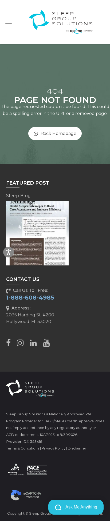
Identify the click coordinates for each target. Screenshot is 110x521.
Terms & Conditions (22, 448)
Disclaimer (77, 448)
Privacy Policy (53, 448)
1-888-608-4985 (30, 297)
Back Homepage (58, 133)
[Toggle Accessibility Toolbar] (8, 252)
